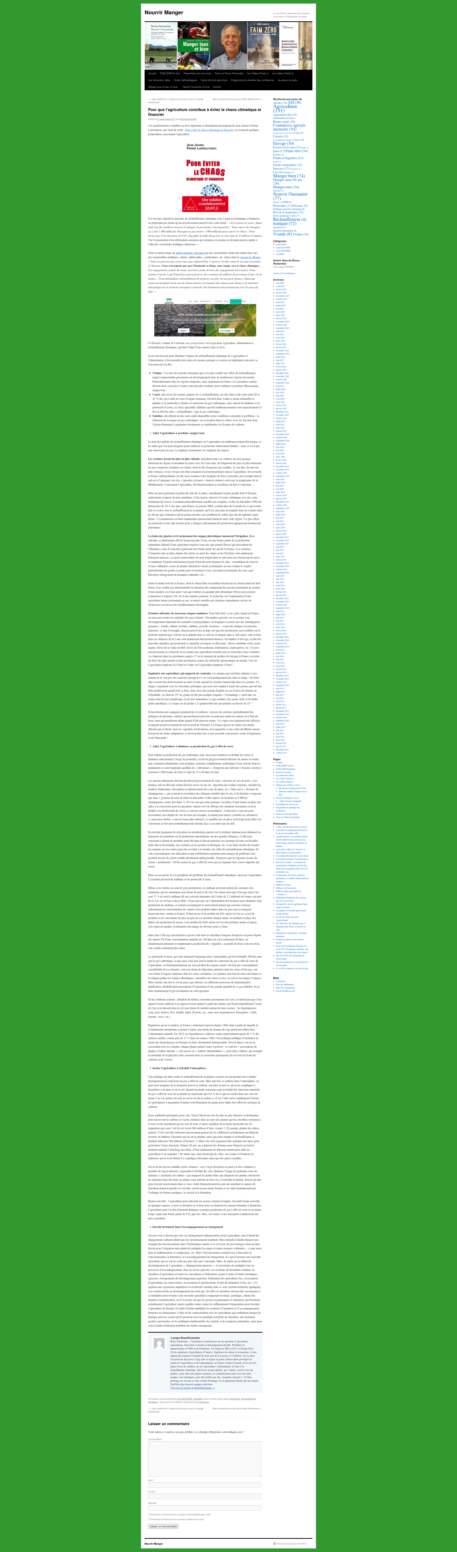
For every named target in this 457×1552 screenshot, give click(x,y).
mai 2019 (280, 488)
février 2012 (281, 743)
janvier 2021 (281, 430)
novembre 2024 (282, 321)
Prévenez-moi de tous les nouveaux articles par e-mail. (177, 1519)
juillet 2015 (280, 614)
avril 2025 (280, 311)
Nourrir (278, 190)
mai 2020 (280, 450)
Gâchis (277, 161)
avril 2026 (280, 286)
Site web (152, 1502)
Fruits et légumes (288, 158)
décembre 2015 (282, 598)
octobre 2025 (281, 298)
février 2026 (281, 289)
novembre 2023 (282, 350)
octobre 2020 (281, 437)
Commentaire (155, 1439)
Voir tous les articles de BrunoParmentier (192, 1387)
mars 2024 (280, 340)
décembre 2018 (282, 501)
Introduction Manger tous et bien (292, 788)
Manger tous (286, 186)
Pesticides (282, 205)
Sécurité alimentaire (285, 230)
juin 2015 (280, 617)
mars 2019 (280, 492)
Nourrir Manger (164, 12)
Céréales (280, 136)
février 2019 (281, 495)
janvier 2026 (281, 292)
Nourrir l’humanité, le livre (196, 86)
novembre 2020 (282, 434)
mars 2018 (280, 527)
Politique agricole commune (289, 209)
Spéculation (279, 227)
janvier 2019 (281, 498)
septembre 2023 (282, 353)
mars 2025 (280, 315)
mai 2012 (280, 733)
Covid (289, 133)
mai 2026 (280, 282)
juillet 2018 (280, 514)
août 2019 (280, 479)
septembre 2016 (282, 572)
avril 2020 (280, 453)
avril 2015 (280, 624)
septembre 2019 (282, 475)
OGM (287, 202)
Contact (217, 86)
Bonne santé (284, 121)
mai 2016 (280, 582)
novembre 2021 (282, 414)
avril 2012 (280, 736)
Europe (304, 147)
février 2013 (281, 704)
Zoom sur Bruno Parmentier (229, 73)
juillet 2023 (280, 356)
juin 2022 (280, 392)
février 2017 (281, 559)
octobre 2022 (281, 379)
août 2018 (280, 511)
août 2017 (280, 546)
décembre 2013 (282, 675)
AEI (294, 102)
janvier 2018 (281, 533)
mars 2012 (280, 739)
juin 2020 (280, 447)
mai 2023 (280, 360)
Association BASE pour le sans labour (292, 855)
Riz (296, 215)
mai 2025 (280, 308)
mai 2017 (280, 553)
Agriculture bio (285, 114)
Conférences (279, 133)
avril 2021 (280, 424)
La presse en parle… (288, 80)
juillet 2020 (280, 443)
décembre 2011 (282, 749)
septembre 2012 (282, 720)
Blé (293, 118)
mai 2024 (280, 334)
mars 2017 (280, 556)
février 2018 (281, 530)
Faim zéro (297, 150)
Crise (298, 132)
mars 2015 (280, 627)
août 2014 (280, 649)
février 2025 (281, 318)
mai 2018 (280, 521)
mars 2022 (280, 401)
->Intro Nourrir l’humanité (290, 801)
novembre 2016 (282, 566)
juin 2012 (280, 730)
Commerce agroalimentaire (290, 127)
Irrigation (295, 169)
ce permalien (202, 1401)
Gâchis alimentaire (287, 165)
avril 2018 (280, 524)
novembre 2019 (282, 469)
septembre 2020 (282, 440)
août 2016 (280, 575)
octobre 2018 (281, 504)
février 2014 (281, 669)
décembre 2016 (282, 562)
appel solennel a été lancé (190, 253)
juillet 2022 (280, 389)
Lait (277, 172)
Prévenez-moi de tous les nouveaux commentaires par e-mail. (181, 1514)
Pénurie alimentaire (282, 215)
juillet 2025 (280, 305)
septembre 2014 (282, 646)
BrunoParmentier (188, 118)
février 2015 (281, 630)
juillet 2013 (280, 691)
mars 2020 (280, 456)
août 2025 (280, 302)
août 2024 (280, 331)
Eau (299, 139)
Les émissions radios (159, 80)
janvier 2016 (281, 595)
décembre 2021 (282, 411)
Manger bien (289, 176)
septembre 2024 (282, 327)
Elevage (283, 143)
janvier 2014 (281, 672)
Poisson (300, 205)
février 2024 (281, 344)
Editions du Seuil (283, 884)
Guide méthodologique (185, 80)
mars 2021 (280, 427)
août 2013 (280, 688)
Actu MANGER (283, 247)
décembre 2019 (282, 466)
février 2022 (281, 405)
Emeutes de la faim (286, 147)
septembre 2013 (282, 685)
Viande (283, 234)
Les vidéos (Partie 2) (283, 73)
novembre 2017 (282, 540)
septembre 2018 (282, 508)
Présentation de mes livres (197, 73)
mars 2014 (280, 665)
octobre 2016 (281, 569)
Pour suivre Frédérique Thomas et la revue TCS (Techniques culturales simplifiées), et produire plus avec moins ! (292, 949)
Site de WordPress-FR (285, 990)
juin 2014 (280, 656)
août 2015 (280, 611)
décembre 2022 (282, 373)
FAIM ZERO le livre (170, 73)
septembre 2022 (282, 382)
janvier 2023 (281, 369)
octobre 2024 (281, 324)
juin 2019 (280, 485)
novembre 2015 (282, 601)
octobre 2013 (281, 681)
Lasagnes (288, 172)
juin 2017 (280, 550)
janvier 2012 (281, 746)
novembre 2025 (282, 295)
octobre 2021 (281, 418)
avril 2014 (280, 662)
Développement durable (283, 140)
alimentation (281, 118)
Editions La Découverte (286, 887)
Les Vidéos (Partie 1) (258, 73)
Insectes (281, 168)
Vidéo (302, 234)
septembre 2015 (282, 607)
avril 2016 (280, 585)
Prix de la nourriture (288, 212)
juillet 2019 (280, 482)
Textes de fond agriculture (214, 80)
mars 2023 (280, 363)
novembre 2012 (282, 714)
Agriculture (234, 1398)
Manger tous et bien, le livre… (164, 86)
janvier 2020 (281, 463)
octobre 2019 (281, 472)
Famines (278, 154)
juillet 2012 (280, 726)
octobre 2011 (281, 752)
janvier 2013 (281, 707)
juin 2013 (280, 694)
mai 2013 (280, 698)
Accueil (152, 73)
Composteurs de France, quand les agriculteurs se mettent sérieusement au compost (292, 878)
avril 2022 (280, 398)
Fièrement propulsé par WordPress (292, 1543)
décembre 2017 (282, 537)
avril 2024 (280, 337)
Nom (151, 1480)
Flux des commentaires (285, 987)
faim (279, 151)
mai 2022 (280, 395)
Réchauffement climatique (290, 221)
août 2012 (280, 723)
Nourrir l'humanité (290, 196)
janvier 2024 (281, 347)
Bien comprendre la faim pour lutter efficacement (237, 98)
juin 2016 (280, 578)
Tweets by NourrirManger (284, 273)
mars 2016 (280, 588)
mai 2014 (280, 659)
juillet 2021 (280, 421)
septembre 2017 (282, 543)
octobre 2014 (281, 643)
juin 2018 (280, 517)
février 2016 (281, 591)
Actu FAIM (281, 244)
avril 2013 (280, 701)
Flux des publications (285, 984)
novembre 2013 (282, 678)
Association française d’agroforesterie (292, 858)
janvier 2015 (281, 633)
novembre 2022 (282, 376)
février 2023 (281, 366)
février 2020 (281, 459)
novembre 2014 (282, 640)
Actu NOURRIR (184, 1398)
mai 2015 (280, 620)
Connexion (280, 981)
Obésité (277, 202)
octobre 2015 (281, 604)
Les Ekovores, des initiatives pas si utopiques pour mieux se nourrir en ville (291, 926)
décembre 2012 (282, 710)
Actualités (198, 1398)
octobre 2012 (281, 717)
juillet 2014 (280, 652)
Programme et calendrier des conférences (252, 80)
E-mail (152, 1491)
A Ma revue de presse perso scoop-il (291, 826)
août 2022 (280, 385)
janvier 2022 (281, 408)
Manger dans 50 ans (287, 181)
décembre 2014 (282, 636)
